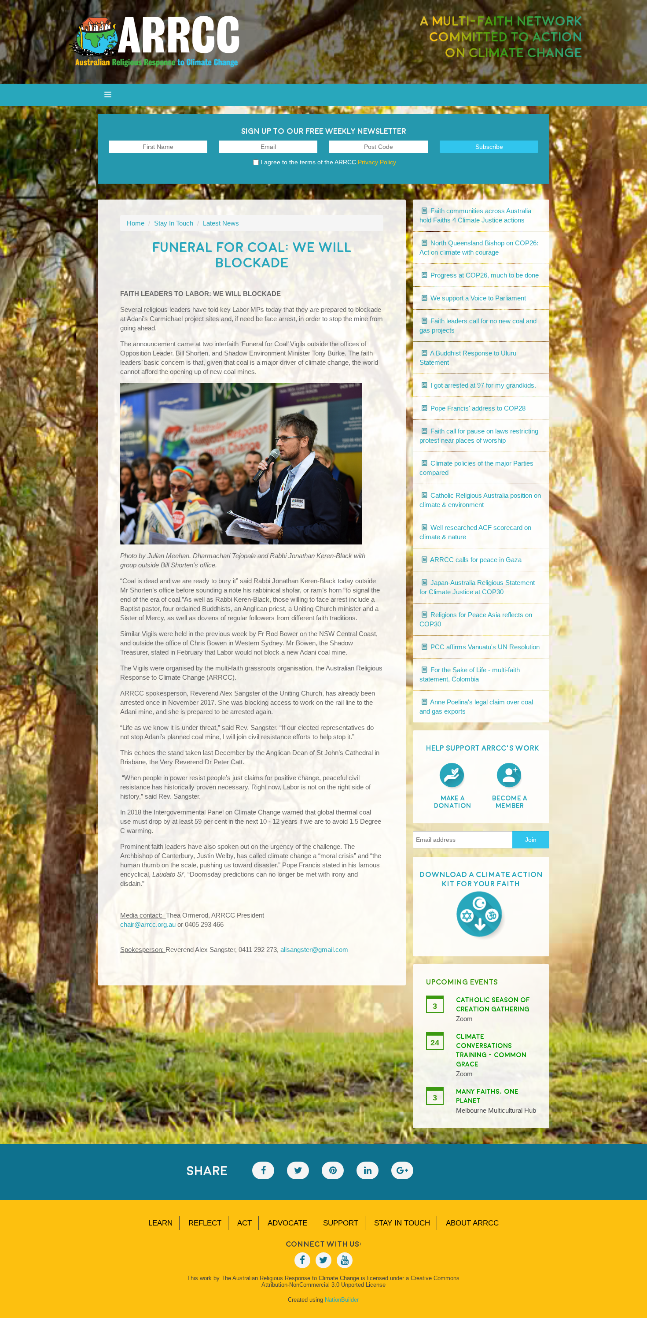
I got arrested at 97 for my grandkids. (482, 385)
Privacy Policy (377, 162)
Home (135, 223)
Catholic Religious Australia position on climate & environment (480, 500)
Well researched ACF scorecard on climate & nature (475, 532)
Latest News (221, 223)
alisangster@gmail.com (314, 949)
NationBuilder (342, 1299)
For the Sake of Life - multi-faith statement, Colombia (469, 674)
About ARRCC (472, 1223)
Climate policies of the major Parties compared (476, 467)
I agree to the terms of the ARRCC (328, 162)
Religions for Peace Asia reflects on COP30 (475, 619)
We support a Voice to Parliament (477, 298)
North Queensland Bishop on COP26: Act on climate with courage (478, 247)
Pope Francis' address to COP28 (477, 408)
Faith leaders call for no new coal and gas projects (478, 325)
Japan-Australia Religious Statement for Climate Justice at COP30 (477, 587)
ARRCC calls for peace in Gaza (475, 559)
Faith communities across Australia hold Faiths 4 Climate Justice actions (475, 215)
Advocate (287, 1223)
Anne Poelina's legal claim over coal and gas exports (476, 706)
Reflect (204, 1223)
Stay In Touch (173, 223)
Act (244, 1223)
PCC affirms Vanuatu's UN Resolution (484, 647)
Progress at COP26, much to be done (484, 275)
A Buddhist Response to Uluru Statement (467, 357)
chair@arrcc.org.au (148, 924)
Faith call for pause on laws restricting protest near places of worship (478, 435)
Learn (160, 1223)
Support (340, 1223)
